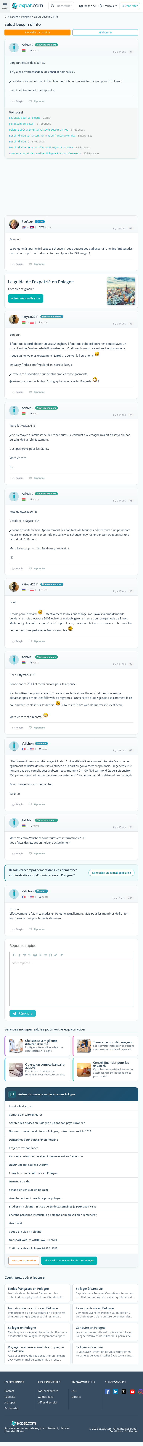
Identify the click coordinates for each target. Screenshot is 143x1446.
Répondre (39, 101)
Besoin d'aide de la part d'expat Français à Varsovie (41, 147)
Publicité (9, 1396)
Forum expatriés (48, 1391)
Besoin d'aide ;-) (19, 141)
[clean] (60, 955)
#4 (130, 414)
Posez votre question (24, 1260)
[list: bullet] (45, 955)
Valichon (27, 743)
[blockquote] (24, 955)
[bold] (13, 955)
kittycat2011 (30, 316)
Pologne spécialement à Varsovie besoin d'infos (38, 129)
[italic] (19, 955)
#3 (130, 323)
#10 (130, 898)
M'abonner (105, 32)
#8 (130, 750)
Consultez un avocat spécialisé (111, 872)
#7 (130, 664)
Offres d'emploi (47, 1402)
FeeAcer (27, 221)
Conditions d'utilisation (124, 1431)
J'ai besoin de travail (21, 123)
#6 (130, 591)
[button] (55, 955)
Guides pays (45, 1396)
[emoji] (39, 955)
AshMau (27, 44)
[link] (29, 955)
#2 (130, 228)
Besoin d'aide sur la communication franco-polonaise (42, 135)
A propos (10, 1402)
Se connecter (130, 6)
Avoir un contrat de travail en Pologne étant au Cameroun (45, 153)
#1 (130, 51)
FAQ (73, 1391)
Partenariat (11, 1408)
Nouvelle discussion (37, 32)
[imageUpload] (34, 955)
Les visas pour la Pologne (24, 117)
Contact (9, 1391)
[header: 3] (50, 955)
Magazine (90, 6)
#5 (130, 500)
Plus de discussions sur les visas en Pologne (69, 1260)
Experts (76, 1396)
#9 (130, 827)
